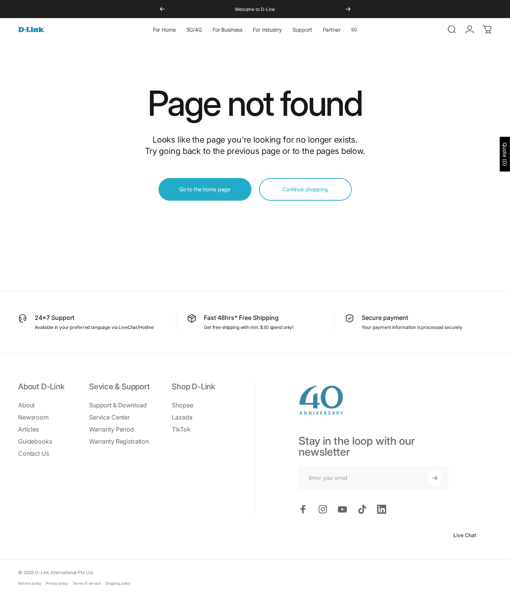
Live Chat (464, 535)
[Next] (348, 9)
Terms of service (86, 583)
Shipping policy (118, 583)
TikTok (181, 429)
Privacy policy (57, 583)
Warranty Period (111, 429)
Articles (28, 429)
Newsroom (33, 417)
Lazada (182, 417)
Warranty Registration (119, 441)
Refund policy (29, 583)
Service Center (109, 417)
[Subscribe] (434, 477)
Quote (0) (505, 154)
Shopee (182, 405)
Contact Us (33, 453)
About (26, 405)
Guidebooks (35, 441)
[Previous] (162, 9)
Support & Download (117, 405)
